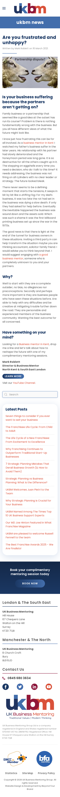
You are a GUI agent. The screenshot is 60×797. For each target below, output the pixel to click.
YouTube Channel (24, 383)
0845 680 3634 (19, 678)
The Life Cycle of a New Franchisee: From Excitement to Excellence (28, 440)
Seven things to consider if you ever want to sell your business (28, 418)
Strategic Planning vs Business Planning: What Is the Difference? (26, 480)
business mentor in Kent (38, 143)
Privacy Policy (46, 773)
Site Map (27, 773)
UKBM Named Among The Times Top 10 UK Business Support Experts (29, 513)
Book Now (30, 583)
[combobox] (30, 394)
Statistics (11, 773)
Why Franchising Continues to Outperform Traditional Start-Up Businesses (26, 452)
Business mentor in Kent (34, 344)
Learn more (13, 376)
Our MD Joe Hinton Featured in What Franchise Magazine (29, 524)
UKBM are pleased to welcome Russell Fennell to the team (29, 535)
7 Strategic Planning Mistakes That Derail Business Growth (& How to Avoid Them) (27, 467)
